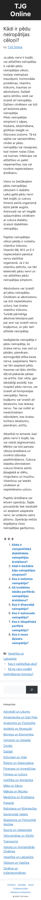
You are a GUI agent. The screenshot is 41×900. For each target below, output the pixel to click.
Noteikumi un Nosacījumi (20, 892)
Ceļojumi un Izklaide (17, 740)
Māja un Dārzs (13, 785)
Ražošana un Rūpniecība (20, 808)
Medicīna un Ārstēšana (18, 797)
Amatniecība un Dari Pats (20, 717)
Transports (10, 841)
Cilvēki (7, 746)
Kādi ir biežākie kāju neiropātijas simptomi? (23, 570)
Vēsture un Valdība (16, 862)
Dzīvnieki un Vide (15, 757)
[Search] (32, 690)
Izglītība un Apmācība (18, 780)
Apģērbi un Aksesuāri (17, 728)
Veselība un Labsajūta (18, 857)
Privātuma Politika (20, 888)
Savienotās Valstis (15, 814)
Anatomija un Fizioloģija (19, 723)
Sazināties (22, 885)
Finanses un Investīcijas (19, 768)
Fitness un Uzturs (15, 774)
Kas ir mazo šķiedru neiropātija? (20, 639)
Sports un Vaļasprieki (17, 830)
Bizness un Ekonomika (18, 734)
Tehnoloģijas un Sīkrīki (18, 835)
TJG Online (20, 10)
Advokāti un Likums (16, 711)
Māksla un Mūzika (15, 791)
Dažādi (8, 751)
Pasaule (8, 803)
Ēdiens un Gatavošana (18, 763)
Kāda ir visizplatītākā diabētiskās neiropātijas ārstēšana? (21, 553)
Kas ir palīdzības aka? (22, 664)
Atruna (31, 885)
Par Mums (11, 885)
